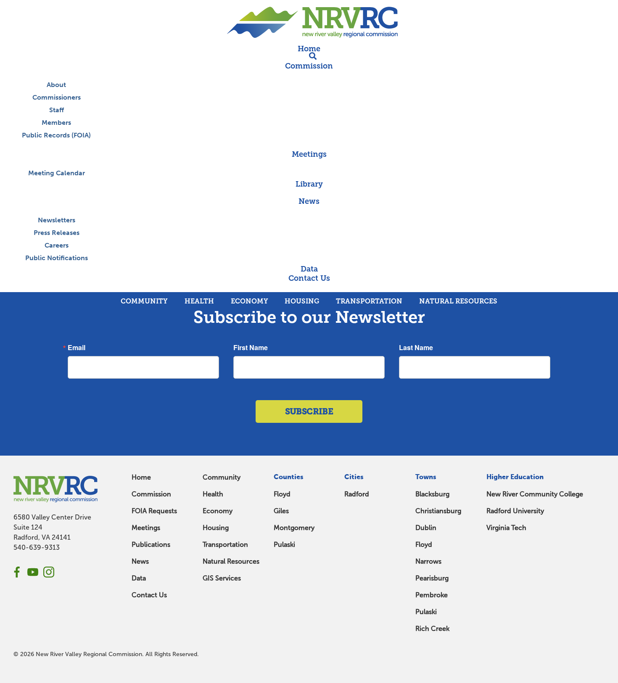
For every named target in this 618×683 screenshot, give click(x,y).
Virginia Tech (506, 528)
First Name (250, 347)
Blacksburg (432, 494)
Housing (216, 528)
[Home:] (309, 22)
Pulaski (284, 545)
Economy (217, 511)
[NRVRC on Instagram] (48, 572)
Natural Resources (231, 561)
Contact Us (149, 595)
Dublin (425, 528)
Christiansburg (438, 511)
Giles (281, 511)
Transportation (225, 545)
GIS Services (222, 578)
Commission (151, 494)
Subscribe (309, 411)
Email (76, 347)
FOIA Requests (154, 511)
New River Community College (534, 494)
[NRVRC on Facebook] (16, 572)
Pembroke (431, 595)
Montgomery (294, 528)
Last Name (416, 347)
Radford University (515, 511)
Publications (151, 545)
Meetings (146, 528)
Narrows (428, 561)
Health (213, 494)
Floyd (282, 494)
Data (139, 578)
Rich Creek (432, 629)
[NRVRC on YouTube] (32, 572)
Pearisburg (432, 578)
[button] (309, 287)
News (140, 561)
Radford (356, 494)
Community (221, 477)
